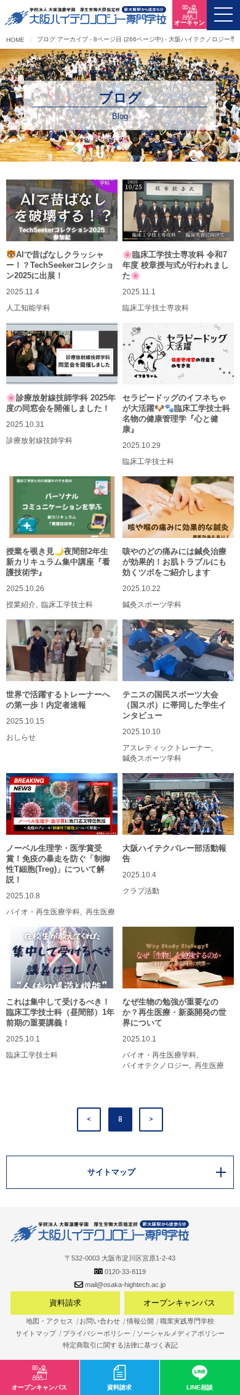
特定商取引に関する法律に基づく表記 (120, 1345)
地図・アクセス (49, 1321)
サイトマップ (35, 1333)
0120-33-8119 (125, 1271)
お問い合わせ (99, 1321)
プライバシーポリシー (96, 1333)
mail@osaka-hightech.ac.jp (125, 1284)
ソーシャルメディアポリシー (181, 1333)
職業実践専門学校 (187, 1321)
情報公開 (140, 1321)
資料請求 (65, 1302)
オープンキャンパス (179, 1302)
